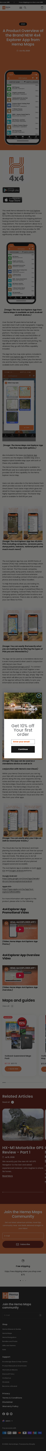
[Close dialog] (39, 696)
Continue (23, 749)
